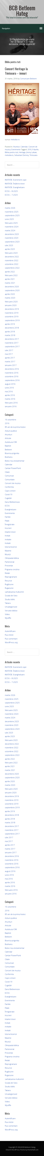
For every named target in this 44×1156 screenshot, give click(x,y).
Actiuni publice (11, 431)
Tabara (8, 603)
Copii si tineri (10, 490)
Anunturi (16, 146)
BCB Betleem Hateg (22, 10)
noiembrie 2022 (11, 260)
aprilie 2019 (10, 324)
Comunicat (9, 475)
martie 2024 (10, 230)
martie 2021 (10, 283)
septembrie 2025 (12, 215)
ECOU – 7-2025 (11, 195)
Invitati (7, 535)
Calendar (24, 146)
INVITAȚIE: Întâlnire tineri (15, 183)
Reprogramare (11, 577)
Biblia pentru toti (11, 152)
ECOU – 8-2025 (11, 191)
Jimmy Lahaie (31, 152)
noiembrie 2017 (11, 343)
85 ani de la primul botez (15, 427)
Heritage (22, 152)
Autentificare (10, 631)
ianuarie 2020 (10, 305)
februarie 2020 (11, 301)
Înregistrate (9, 524)
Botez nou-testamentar (14, 461)
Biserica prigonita (12, 453)
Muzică (8, 554)
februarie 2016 (11, 402)
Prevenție (9, 565)
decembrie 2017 (12, 339)
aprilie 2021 (10, 279)
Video (7, 614)
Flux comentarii (11, 638)
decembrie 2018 (12, 327)
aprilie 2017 (10, 357)
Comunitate (10, 479)
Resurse (8, 580)
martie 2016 (10, 399)
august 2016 (10, 384)
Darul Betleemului (12, 502)
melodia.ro (15, 139)
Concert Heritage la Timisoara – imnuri (16, 71)
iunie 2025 (9, 219)
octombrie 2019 (11, 316)
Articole (8, 438)
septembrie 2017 (12, 346)
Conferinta (9, 487)
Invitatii (8, 543)
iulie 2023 (9, 245)
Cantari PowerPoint (13, 468)
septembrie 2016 (12, 380)
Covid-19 (8, 494)
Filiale (7, 520)
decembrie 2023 (12, 234)
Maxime (8, 550)
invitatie (8, 539)
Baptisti (8, 445)
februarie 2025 (11, 223)
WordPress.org (11, 642)
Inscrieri (8, 528)
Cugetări (8, 498)
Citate (7, 472)
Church (8, 1150)
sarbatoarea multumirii (14, 592)
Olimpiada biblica (12, 558)
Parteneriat (9, 562)
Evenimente (16, 149)
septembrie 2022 (12, 268)
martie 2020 (10, 298)
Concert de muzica (12, 483)
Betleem (8, 449)
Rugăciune (9, 584)
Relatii (7, 573)
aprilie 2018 (10, 331)
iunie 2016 (9, 387)
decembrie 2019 (12, 309)
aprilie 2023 (10, 249)
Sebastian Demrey (21, 155)
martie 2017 (10, 361)
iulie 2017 (9, 350)
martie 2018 (10, 335)
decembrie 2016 (12, 369)
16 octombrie (10, 419)
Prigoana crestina (12, 569)
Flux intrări (9, 635)
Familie (8, 517)
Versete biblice (11, 610)
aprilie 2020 (10, 294)
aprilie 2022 (10, 271)
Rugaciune (9, 588)
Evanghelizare (10, 509)
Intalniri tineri (10, 532)
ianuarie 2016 (10, 406)
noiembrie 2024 (11, 226)
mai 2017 (9, 354)
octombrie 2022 (11, 264)
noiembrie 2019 (11, 313)
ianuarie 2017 (10, 365)
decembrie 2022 (12, 256)
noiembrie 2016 (11, 372)
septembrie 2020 (12, 290)
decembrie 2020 (12, 286)
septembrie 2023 (12, 241)
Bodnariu (8, 457)
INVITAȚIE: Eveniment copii (15, 180)
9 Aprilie (35, 149)
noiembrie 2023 (11, 238)
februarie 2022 (11, 275)
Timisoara (33, 155)
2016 (29, 149)
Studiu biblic (10, 599)
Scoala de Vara (11, 595)
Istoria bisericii (11, 547)
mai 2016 (9, 391)
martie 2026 (10, 208)
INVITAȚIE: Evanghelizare (15, 187)
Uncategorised (11, 606)
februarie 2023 (11, 253)
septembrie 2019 (12, 320)
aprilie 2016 (10, 395)
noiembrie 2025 (11, 211)
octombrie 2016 (11, 376)
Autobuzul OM (11, 442)
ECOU (7, 505)
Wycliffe (8, 618)
